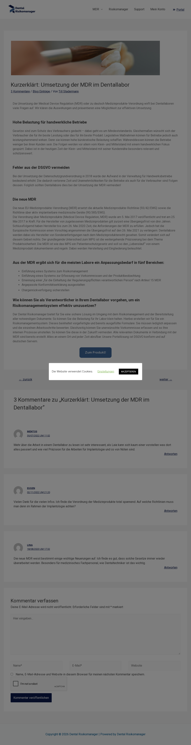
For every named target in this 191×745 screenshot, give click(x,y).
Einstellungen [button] (106, 371)
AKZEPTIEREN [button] (128, 371)
